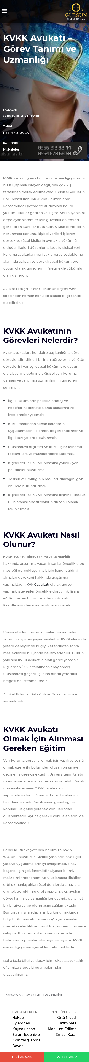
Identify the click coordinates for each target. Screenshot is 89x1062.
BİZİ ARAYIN (22, 1057)
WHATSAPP (67, 1057)
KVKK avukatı (38, 584)
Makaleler (11, 149)
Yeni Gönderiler (62, 1023)
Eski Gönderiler (26, 1029)
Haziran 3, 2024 (16, 133)
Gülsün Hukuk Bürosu (21, 116)
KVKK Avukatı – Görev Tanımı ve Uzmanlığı (34, 994)
